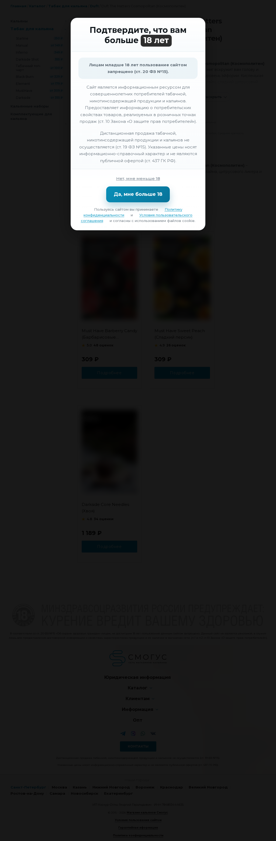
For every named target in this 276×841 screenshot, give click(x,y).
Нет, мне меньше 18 (138, 178)
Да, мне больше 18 (138, 194)
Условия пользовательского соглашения (137, 218)
